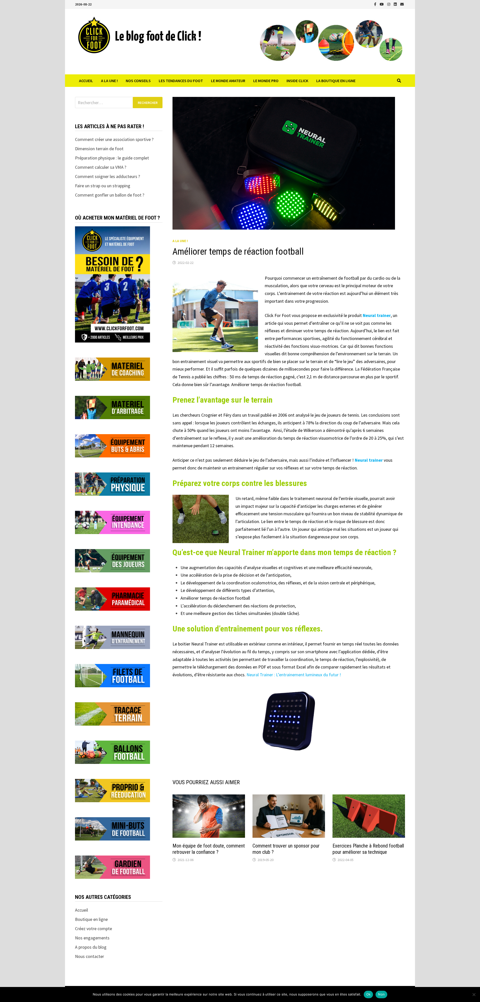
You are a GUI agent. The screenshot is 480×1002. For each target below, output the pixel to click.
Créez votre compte (93, 928)
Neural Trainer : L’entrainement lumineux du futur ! (293, 675)
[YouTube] (382, 4)
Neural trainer (377, 315)
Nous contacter (89, 956)
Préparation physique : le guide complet (112, 158)
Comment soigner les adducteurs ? (107, 176)
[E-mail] (402, 4)
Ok (368, 994)
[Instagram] (389, 4)
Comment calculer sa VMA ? (100, 167)
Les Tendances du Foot (181, 80)
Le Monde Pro (265, 80)
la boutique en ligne (336, 80)
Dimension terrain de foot (99, 148)
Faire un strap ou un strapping (102, 186)
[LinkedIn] (395, 4)
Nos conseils (138, 80)
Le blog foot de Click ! (158, 37)
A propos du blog (90, 947)
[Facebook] (375, 4)
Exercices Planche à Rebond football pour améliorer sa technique (368, 849)
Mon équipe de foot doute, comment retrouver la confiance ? (208, 849)
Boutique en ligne (91, 919)
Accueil (86, 80)
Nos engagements (92, 938)
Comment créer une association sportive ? (114, 139)
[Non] (473, 994)
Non (381, 994)
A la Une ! (109, 80)
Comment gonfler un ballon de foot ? (109, 195)
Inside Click (297, 80)
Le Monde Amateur (228, 80)
